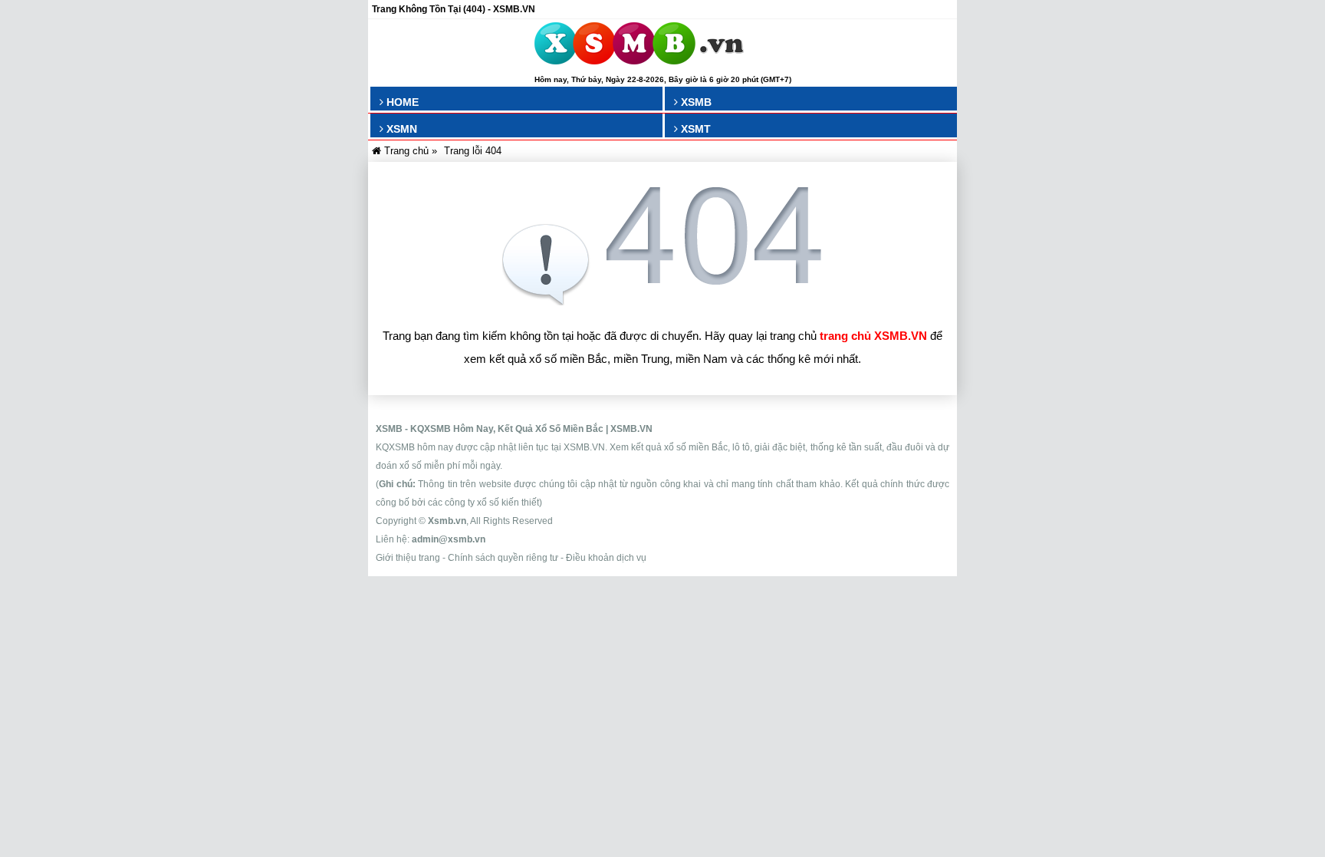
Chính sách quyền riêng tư (503, 557)
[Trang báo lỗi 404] (662, 301)
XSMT (694, 129)
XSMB (695, 102)
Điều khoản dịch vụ (606, 557)
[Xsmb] (639, 46)
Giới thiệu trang (408, 557)
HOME (401, 102)
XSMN (400, 129)
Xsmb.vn (447, 521)
